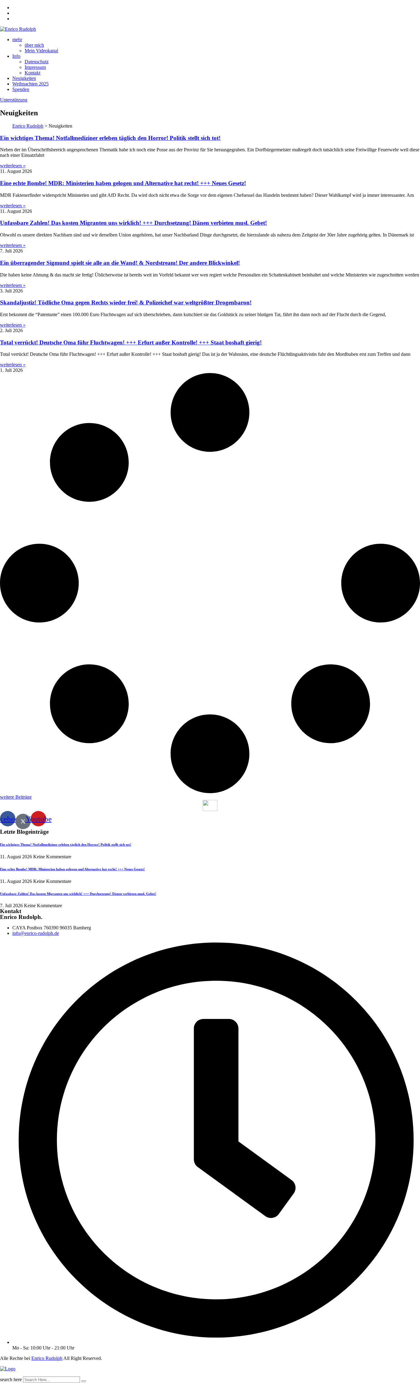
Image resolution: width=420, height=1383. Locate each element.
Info (16, 56)
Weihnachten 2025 (30, 83)
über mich (34, 45)
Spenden (20, 89)
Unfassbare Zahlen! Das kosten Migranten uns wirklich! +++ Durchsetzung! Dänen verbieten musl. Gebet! (133, 223)
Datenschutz (37, 61)
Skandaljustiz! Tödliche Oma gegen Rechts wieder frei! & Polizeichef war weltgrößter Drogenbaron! (126, 302)
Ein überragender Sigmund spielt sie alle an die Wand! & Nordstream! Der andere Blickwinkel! (120, 263)
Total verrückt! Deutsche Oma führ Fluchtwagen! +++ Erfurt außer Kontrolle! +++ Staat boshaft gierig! (131, 342)
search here (11, 1379)
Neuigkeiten (24, 78)
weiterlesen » (13, 165)
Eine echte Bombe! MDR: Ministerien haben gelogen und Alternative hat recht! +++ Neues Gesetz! (123, 183)
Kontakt (32, 72)
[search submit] (83, 1381)
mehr (17, 39)
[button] (16, 797)
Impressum (35, 67)
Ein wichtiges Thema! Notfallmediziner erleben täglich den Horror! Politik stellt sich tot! (110, 138)
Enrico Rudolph (46, 1358)
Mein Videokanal (41, 50)
